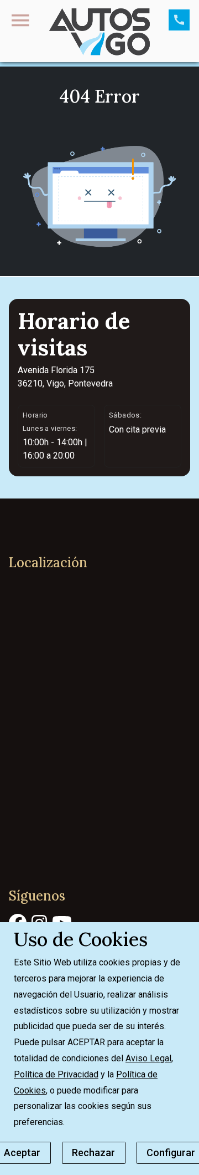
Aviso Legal (148, 1058)
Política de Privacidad (56, 1074)
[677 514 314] (179, 20)
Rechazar (93, 1152)
